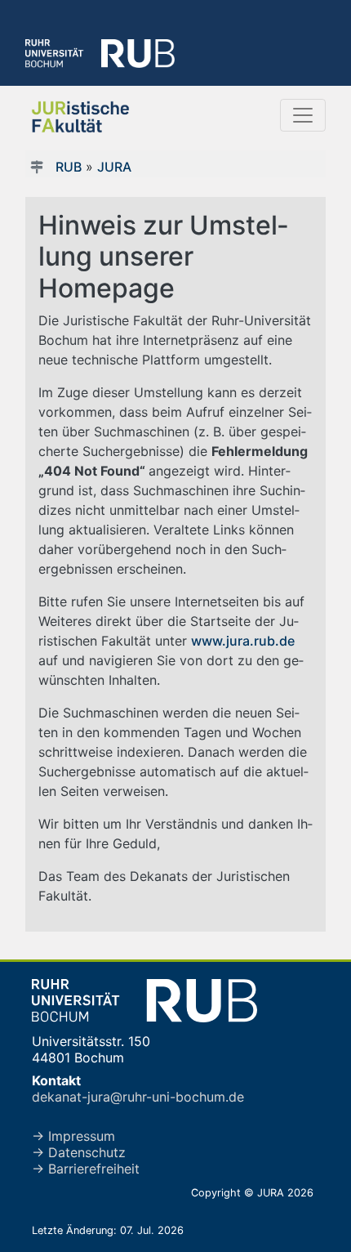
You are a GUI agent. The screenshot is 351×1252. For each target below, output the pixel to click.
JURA (114, 167)
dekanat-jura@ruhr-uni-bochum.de (138, 1097)
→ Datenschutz (79, 1152)
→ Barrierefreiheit (86, 1168)
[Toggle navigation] (303, 115)
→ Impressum (73, 1136)
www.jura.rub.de (243, 641)
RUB (69, 167)
